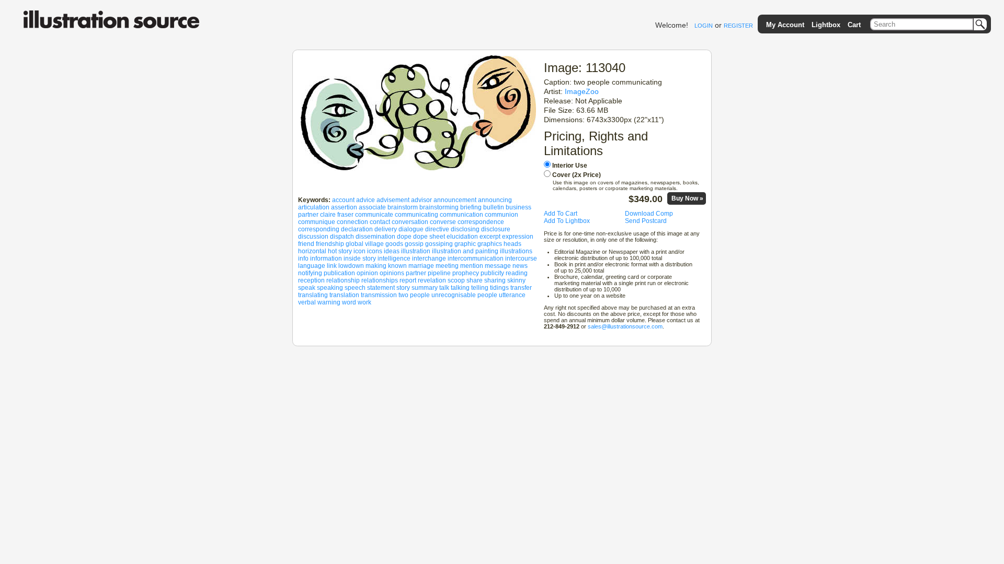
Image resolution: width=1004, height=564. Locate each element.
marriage (421, 265)
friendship (330, 244)
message (498, 265)
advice (365, 200)
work (364, 302)
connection (352, 222)
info (303, 258)
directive (437, 229)
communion (501, 214)
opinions (392, 273)
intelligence (394, 258)
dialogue (411, 229)
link (332, 265)
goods (394, 244)
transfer (521, 287)
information (326, 258)
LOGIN (703, 25)
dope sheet (429, 236)
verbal (307, 302)
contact (380, 222)
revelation (432, 280)
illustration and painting (465, 251)
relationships (379, 280)
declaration (357, 229)
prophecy (465, 273)
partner (416, 273)
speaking (330, 287)
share (474, 280)
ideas (392, 251)
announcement (454, 200)
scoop (456, 280)
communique (316, 222)
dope (404, 236)
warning (328, 302)
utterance (512, 295)
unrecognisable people (464, 295)
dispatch (342, 236)
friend (306, 244)
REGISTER (738, 25)
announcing (495, 200)
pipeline (439, 273)
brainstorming (439, 207)
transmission (379, 295)
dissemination (375, 236)
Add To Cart (560, 213)
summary (425, 287)
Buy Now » (687, 198)
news (520, 265)
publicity (492, 273)
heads (512, 244)
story (403, 287)
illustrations (516, 251)
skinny (516, 280)
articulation (313, 207)
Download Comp (649, 213)
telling (479, 287)
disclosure (495, 229)
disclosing (465, 229)
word (349, 302)
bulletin (493, 207)
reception (311, 280)
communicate (374, 214)
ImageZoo (582, 91)
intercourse (521, 258)
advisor (421, 200)
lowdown (351, 265)
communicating (416, 214)
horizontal (312, 251)
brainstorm (402, 207)
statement (381, 287)
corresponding (318, 229)
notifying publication (326, 273)
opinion (367, 273)
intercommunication (476, 258)
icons (374, 251)
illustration (415, 251)
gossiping (439, 244)
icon (359, 251)
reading (517, 273)
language (311, 265)
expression (517, 236)
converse (443, 222)
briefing (471, 207)
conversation (410, 222)
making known (386, 265)
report (408, 280)
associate (372, 207)
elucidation (462, 236)
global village (365, 244)
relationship (343, 280)
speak (306, 287)
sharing (495, 280)
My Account (785, 25)
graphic (465, 244)
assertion (344, 207)
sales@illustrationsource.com (625, 326)
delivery (385, 229)
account (343, 200)
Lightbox (826, 25)
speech (355, 287)
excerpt (490, 236)
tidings (499, 287)
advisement (392, 200)
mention (471, 265)
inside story (360, 258)
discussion (313, 236)
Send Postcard (646, 221)
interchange (429, 258)
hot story (340, 251)
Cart (854, 25)
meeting (447, 265)
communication (461, 214)
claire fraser (336, 214)
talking (460, 287)
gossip (414, 244)
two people (414, 295)
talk (444, 287)
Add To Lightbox (567, 221)
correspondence (481, 222)
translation (344, 295)
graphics (489, 244)
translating (313, 295)
